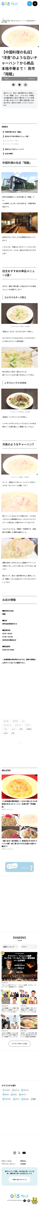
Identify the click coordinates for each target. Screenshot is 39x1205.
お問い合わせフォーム (19, 1179)
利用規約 (23, 1164)
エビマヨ (15, 721)
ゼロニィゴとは (6, 1161)
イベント (7, 1090)
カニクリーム (7, 725)
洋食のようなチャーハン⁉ (14, 149)
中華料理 (28, 729)
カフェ (15, 1094)
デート (17, 1099)
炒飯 (13, 733)
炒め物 (5, 733)
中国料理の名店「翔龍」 (13, 132)
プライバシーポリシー (9, 1164)
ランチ (13, 729)
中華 (21, 729)
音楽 (34, 1099)
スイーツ (16, 1090)
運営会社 (23, 1161)
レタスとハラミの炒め (12, 144)
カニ (23, 721)
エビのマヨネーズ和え (12, 141)
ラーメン (26, 1090)
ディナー (28, 725)
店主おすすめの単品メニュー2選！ (17, 136)
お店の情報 (9, 154)
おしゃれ (6, 721)
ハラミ (5, 729)
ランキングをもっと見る (19, 1043)
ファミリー (8, 1099)
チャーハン (18, 725)
